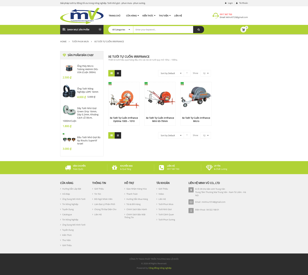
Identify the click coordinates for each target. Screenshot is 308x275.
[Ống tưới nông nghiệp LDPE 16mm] (69, 90)
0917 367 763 (226, 14)
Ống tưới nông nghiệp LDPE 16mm (87, 90)
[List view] (118, 73)
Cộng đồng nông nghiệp (160, 267)
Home (63, 41)
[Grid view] (111, 73)
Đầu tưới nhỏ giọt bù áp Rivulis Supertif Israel (88, 140)
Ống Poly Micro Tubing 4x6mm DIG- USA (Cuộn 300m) (87, 69)
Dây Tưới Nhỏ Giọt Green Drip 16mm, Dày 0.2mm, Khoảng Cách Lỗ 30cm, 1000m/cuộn (80, 114)
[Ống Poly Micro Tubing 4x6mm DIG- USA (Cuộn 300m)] (69, 68)
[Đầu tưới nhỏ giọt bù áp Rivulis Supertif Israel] (69, 139)
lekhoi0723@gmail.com (236, 17)
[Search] (198, 29)
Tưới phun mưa (80, 41)
